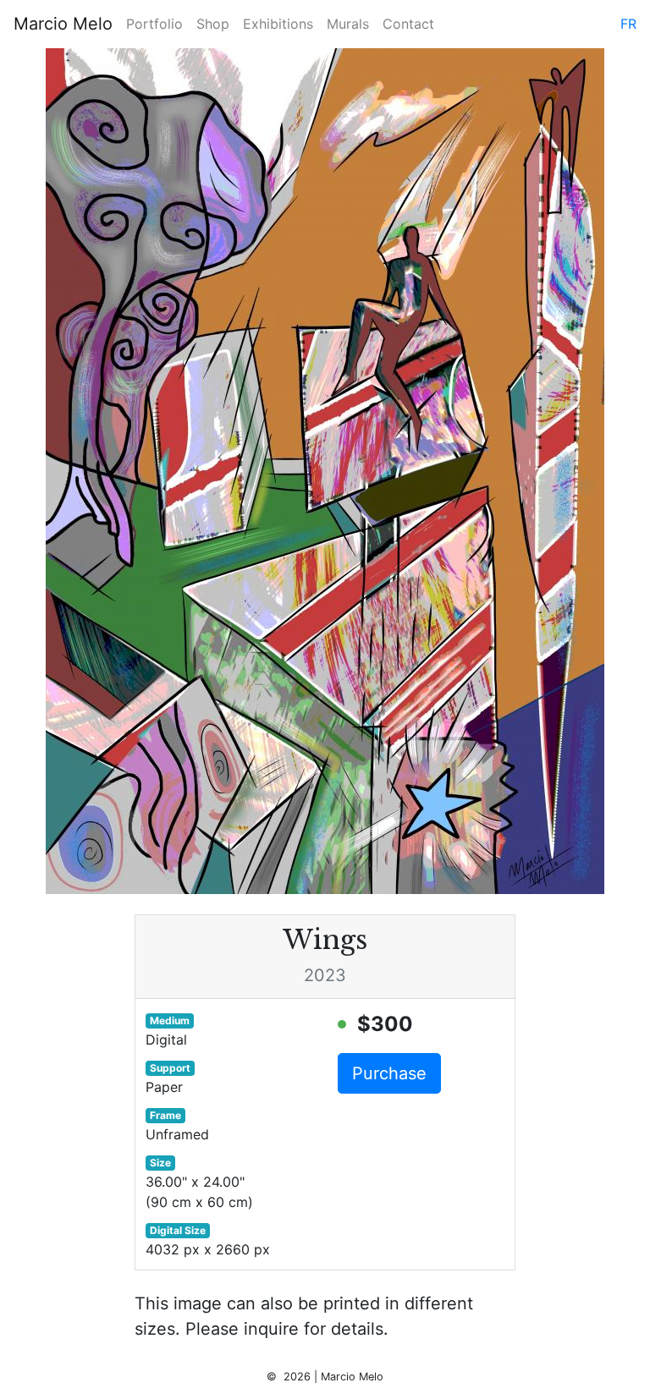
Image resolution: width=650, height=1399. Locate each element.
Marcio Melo (63, 24)
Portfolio (154, 23)
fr (628, 23)
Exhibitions (278, 23)
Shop (212, 23)
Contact (408, 23)
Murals (348, 23)
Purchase (389, 1073)
